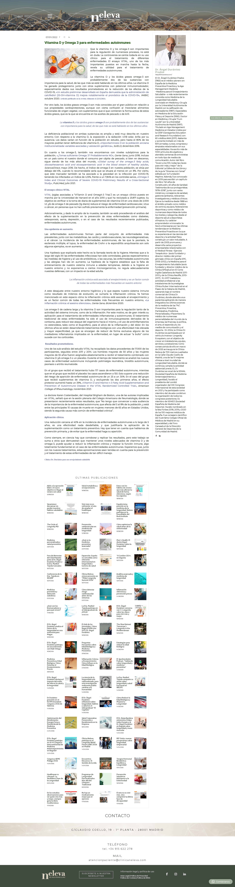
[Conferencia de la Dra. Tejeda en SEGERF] (71, 579)
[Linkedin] (69, 37)
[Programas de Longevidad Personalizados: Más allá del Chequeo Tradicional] (106, 779)
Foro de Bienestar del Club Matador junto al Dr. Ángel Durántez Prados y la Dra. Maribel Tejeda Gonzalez (54, 561)
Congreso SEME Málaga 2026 (53, 760)
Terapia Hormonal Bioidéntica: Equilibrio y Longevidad (124, 762)
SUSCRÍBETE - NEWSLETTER (221, 118)
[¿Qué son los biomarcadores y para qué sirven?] (71, 610)
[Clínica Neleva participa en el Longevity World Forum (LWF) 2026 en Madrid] (106, 743)
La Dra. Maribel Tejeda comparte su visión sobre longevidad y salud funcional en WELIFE (125, 682)
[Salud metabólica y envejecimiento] (106, 490)
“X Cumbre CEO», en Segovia (124, 557)
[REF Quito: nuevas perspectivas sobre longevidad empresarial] (140, 743)
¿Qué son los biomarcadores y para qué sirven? (54, 608)
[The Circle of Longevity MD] (71, 529)
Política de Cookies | (128, 878)
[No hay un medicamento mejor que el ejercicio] (106, 797)
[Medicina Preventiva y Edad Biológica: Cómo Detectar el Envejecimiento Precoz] (71, 664)
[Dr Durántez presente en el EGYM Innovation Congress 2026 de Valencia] (71, 702)
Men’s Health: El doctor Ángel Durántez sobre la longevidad (124, 543)
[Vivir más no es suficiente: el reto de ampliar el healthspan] (106, 509)
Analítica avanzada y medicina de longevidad (125, 576)
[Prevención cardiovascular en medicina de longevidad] (106, 529)
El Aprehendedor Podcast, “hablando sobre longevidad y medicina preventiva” (125, 663)
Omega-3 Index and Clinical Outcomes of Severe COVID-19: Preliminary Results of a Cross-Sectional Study (97, 180)
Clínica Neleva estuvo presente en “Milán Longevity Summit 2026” (90, 577)
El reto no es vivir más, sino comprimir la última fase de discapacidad (125, 797)
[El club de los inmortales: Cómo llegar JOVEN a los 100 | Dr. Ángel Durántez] (106, 629)
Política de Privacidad (139, 876)
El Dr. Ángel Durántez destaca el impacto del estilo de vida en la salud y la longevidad (55, 681)
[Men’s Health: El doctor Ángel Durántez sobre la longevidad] (140, 545)
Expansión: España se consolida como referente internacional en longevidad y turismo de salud (89, 561)
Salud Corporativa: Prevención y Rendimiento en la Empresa (89, 721)
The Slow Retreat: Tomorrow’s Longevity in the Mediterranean (124, 627)
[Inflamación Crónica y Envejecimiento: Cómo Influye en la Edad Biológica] (106, 664)
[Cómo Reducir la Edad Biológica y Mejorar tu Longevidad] (140, 702)
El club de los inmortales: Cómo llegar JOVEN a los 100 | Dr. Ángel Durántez (89, 628)
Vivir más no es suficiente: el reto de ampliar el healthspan (89, 507)
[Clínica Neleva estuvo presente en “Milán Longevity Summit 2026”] (106, 579)
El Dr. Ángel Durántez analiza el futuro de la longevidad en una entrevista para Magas (55, 629)
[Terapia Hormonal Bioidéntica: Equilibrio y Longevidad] (140, 763)
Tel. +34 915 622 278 (117, 848)
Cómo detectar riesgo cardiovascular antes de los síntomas (88, 594)
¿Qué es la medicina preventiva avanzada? (86, 543)
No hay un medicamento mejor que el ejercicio (88, 796)
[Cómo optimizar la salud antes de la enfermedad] (140, 529)
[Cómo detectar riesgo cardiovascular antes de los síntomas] (106, 594)
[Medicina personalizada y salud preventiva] (71, 545)
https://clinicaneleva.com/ (163, 74)
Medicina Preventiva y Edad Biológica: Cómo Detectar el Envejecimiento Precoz (54, 664)
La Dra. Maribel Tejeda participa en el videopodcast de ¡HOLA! (90, 609)
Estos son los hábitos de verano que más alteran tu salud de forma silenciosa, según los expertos (124, 491)
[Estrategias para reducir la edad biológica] (140, 647)
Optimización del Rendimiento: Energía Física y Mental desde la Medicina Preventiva (54, 723)
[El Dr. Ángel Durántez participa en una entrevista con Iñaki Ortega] (71, 647)
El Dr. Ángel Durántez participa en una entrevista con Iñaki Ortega (54, 646)
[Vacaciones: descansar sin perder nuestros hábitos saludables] (71, 509)
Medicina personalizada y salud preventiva (54, 542)
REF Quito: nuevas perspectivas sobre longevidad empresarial (124, 741)
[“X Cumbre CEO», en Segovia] (140, 560)
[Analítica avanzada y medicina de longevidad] (140, 579)
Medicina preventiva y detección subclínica (52, 593)
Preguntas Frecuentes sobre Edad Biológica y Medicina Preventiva (89, 647)
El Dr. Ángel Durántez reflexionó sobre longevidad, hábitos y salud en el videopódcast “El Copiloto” (90, 704)
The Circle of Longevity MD (53, 525)
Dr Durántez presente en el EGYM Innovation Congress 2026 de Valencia (54, 702)
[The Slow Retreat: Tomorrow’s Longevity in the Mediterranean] (140, 629)
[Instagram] (64, 37)
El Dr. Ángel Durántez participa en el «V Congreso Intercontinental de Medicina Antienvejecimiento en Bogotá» (55, 744)
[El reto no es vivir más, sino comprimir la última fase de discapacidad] (140, 797)
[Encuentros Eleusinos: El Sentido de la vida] (106, 763)
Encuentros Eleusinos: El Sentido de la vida (89, 761)
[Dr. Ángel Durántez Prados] (170, 50)
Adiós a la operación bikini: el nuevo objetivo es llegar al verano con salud (55, 489)
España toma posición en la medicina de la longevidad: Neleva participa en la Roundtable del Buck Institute (125, 510)
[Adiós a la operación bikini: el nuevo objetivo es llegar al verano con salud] (71, 490)
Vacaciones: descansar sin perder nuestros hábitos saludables (55, 507)
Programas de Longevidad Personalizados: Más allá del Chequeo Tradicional (88, 779)
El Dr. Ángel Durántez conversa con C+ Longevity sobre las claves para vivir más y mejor (124, 611)
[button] (221, 881)
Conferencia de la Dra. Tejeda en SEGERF (54, 576)
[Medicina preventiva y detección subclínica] (71, 594)
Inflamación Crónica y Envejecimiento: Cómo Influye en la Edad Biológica (90, 662)
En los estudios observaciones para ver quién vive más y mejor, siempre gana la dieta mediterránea (55, 798)
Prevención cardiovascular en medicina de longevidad (89, 527)
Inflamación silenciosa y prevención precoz (124, 592)
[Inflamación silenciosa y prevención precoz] (140, 594)
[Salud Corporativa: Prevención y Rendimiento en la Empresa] (106, 723)
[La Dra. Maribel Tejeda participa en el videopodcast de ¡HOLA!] (106, 610)
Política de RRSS (143, 878)
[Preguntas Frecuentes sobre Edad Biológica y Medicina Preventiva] (106, 647)
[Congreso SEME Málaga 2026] (71, 763)
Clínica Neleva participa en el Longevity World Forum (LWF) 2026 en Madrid (89, 742)
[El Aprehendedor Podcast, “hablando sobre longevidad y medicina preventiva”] (140, 664)
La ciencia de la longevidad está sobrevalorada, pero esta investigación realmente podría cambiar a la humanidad (90, 683)
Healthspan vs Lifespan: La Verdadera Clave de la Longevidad (55, 777)
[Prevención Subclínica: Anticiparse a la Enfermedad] (140, 779)
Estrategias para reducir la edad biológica (123, 645)
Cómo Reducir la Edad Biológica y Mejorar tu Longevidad (123, 701)
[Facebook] (59, 37)
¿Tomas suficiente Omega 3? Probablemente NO (85, 155)
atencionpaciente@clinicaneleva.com (117, 860)
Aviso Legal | (125, 876)
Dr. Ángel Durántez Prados (167, 70)
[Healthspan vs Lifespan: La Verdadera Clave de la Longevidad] (71, 779)
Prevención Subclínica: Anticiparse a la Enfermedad (123, 777)
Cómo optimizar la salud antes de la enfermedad (124, 526)
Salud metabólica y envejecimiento (90, 487)
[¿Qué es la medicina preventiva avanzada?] (106, 545)
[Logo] (105, 16)
